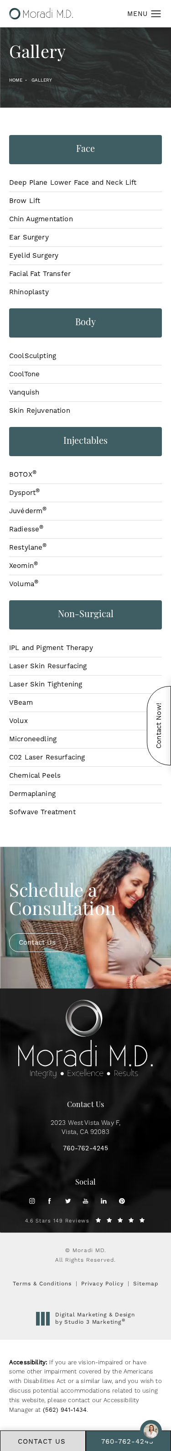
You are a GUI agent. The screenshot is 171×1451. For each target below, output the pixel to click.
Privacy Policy (102, 1283)
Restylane (28, 547)
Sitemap (146, 1283)
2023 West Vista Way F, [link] (86, 1127)
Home (15, 80)
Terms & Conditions (42, 1283)
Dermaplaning (32, 794)
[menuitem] (31, 1201)
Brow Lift (24, 201)
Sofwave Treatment (42, 812)
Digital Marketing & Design (95, 1318)
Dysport (24, 493)
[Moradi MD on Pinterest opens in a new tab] (121, 1201)
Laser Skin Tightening (45, 684)
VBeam (21, 702)
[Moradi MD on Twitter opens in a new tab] (67, 1201)
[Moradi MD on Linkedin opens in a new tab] (103, 1201)
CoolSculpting (32, 356)
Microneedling (33, 739)
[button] (156, 14)
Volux (18, 721)
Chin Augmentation (41, 219)
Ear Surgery (29, 237)
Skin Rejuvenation (39, 410)
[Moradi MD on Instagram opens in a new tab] (31, 1201)
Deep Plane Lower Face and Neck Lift (73, 182)
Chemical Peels (35, 775)
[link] (86, 1148)
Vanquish (24, 392)
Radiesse (26, 529)
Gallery (41, 80)
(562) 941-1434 (65, 1409)
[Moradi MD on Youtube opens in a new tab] (85, 1201)
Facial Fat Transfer (40, 274)
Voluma (23, 584)
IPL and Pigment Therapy (51, 648)
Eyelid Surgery (33, 255)
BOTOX (22, 474)
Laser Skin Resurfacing (48, 666)
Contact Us (37, 942)
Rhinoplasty (29, 292)
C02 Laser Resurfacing (47, 757)
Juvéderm (28, 511)
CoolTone (24, 374)
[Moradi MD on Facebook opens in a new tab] (49, 1201)
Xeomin (23, 566)
